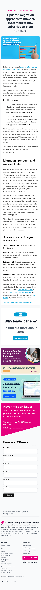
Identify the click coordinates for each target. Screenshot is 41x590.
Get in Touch (5, 545)
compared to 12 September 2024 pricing (18, 302)
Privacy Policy (27, 554)
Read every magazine (29, 548)
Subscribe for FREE (30, 558)
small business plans (25, 290)
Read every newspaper (30, 551)
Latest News (26, 545)
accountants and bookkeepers (20, 292)
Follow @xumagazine (29, 562)
